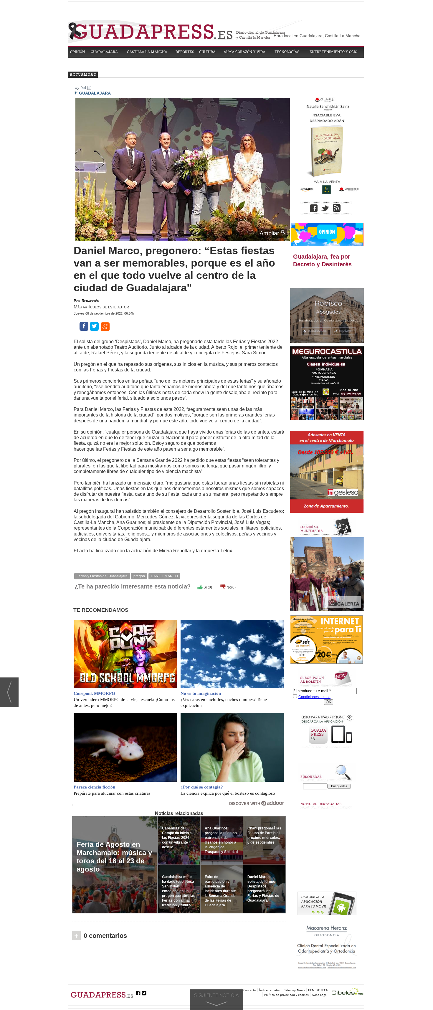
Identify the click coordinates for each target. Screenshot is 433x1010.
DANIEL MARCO (164, 576)
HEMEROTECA (318, 990)
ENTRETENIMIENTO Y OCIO (333, 51)
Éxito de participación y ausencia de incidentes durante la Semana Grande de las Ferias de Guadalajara (220, 891)
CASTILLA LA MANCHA (147, 51)
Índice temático (270, 990)
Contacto (249, 990)
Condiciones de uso (314, 697)
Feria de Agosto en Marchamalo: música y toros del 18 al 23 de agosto (114, 856)
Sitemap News (295, 990)
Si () (207, 587)
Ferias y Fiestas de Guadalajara (102, 576)
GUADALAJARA (104, 51)
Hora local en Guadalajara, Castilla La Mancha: (318, 35)
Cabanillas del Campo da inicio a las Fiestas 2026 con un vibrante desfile (177, 837)
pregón (139, 576)
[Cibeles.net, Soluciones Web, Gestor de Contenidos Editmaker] (347, 992)
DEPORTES (185, 51)
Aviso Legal (320, 995)
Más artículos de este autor (101, 306)
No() (231, 587)
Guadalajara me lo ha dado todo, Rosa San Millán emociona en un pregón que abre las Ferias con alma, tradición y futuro (178, 891)
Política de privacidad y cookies (286, 995)
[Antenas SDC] (327, 639)
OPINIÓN (77, 51)
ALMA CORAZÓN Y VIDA (244, 51)
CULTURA (207, 51)
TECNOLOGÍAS (287, 51)
